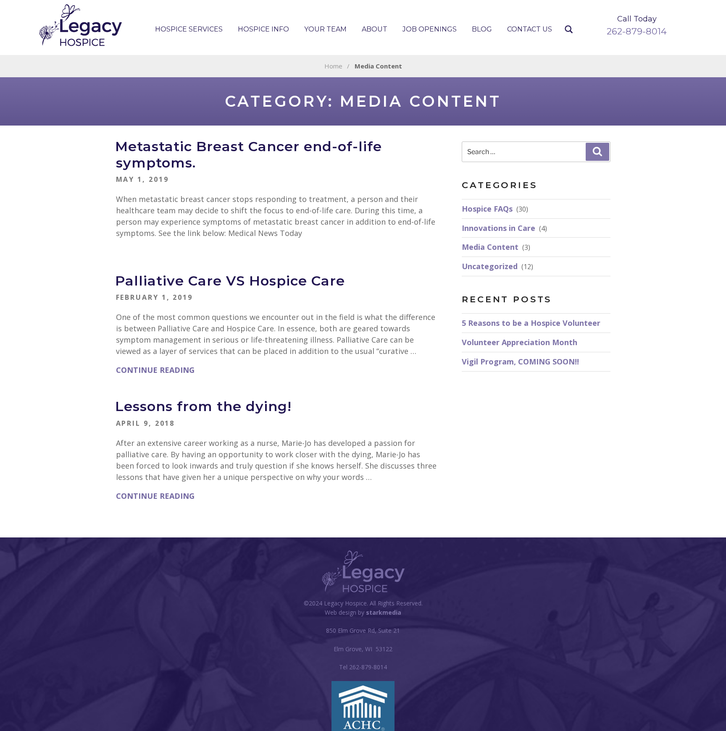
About (374, 29)
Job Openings (429, 29)
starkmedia (383, 612)
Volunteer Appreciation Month (519, 342)
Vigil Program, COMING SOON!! (520, 361)
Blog (482, 29)
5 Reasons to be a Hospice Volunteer (531, 323)
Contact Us (529, 29)
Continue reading (155, 370)
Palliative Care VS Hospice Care (230, 280)
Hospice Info (263, 29)
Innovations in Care (498, 228)
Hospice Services (189, 29)
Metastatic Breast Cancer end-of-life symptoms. (248, 154)
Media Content (490, 247)
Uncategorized (490, 266)
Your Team (325, 29)
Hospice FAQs (487, 209)
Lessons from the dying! (203, 406)
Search (568, 29)
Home (333, 66)
